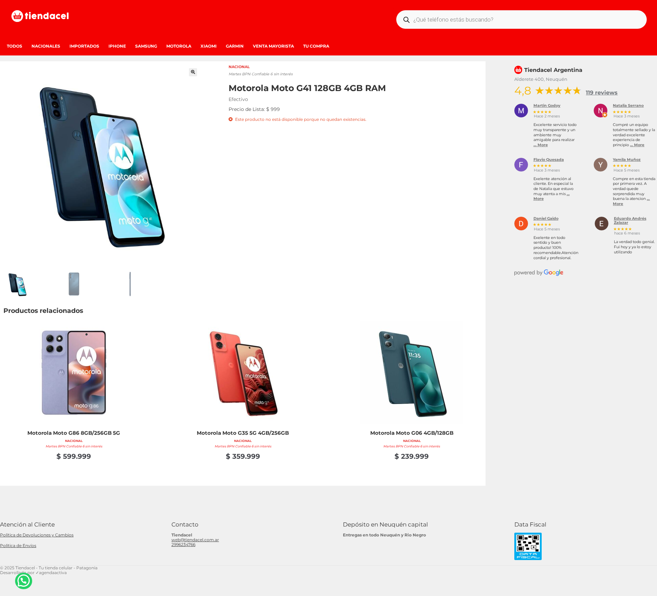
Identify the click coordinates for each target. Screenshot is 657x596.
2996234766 (183, 544)
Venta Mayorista (273, 46)
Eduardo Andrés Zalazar (630, 221)
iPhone (117, 46)
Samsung (146, 46)
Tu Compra (316, 46)
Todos (14, 46)
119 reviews (602, 92)
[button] (193, 72)
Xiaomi (209, 46)
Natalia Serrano (628, 106)
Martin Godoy (547, 106)
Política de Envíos (18, 545)
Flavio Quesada (548, 160)
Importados (84, 46)
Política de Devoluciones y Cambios (37, 534)
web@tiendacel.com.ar (195, 539)
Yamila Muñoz (627, 160)
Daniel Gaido (545, 219)
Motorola (178, 46)
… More (540, 145)
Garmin (235, 46)
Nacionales (45, 46)
